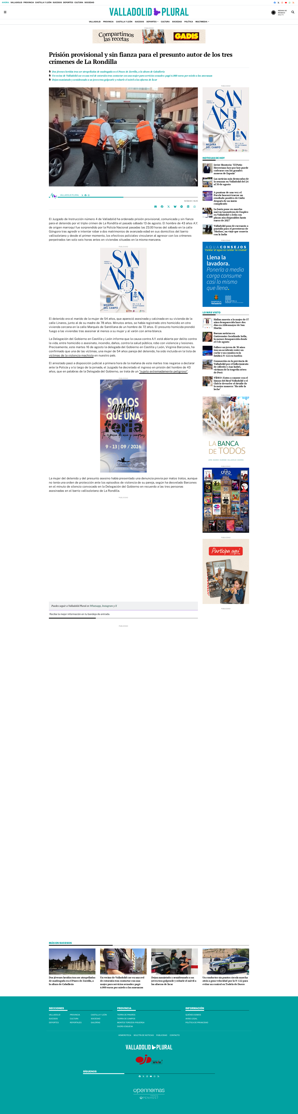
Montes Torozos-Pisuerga (130, 1022)
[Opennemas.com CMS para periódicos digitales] (149, 1093)
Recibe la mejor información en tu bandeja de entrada (79, 614)
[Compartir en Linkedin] (188, 206)
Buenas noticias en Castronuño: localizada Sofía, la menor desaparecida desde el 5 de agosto (230, 337)
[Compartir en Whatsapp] (194, 206)
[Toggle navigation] (5, 12)
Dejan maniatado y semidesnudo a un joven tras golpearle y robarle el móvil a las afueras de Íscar (104, 79)
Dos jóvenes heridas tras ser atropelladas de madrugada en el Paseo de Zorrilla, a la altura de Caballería (108, 71)
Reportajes (75, 1022)
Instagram (107, 606)
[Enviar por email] (155, 206)
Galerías (95, 1022)
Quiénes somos (193, 1015)
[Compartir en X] (168, 206)
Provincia (28, 2)
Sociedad (89, 2)
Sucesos (57, 2)
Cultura (78, 2)
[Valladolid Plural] (148, 12)
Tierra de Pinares (126, 1015)
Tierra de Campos (126, 1019)
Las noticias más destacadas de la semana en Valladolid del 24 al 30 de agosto (231, 181)
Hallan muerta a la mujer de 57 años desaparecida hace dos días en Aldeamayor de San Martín (231, 324)
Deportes (68, 2)
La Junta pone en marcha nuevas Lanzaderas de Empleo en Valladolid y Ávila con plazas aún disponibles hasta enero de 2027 (231, 214)
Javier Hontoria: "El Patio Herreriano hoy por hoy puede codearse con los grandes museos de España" (231, 169)
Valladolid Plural (70, 195)
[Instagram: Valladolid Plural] (88, 195)
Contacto (175, 1035)
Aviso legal (191, 1019)
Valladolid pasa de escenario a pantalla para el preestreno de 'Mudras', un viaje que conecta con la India (231, 230)
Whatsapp (95, 606)
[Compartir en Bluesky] (175, 206)
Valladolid (16, 2)
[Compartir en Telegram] (181, 206)
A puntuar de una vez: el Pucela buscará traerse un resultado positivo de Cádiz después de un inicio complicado (229, 198)
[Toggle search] (293, 12)
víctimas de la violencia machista (71, 355)
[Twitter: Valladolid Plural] (82, 195)
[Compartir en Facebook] (162, 206)
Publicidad (161, 1035)
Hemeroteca (124, 1035)
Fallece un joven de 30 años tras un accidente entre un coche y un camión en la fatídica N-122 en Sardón (229, 351)
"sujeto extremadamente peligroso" (163, 371)
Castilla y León (43, 2)
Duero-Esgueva (125, 1026)
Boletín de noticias (144, 1035)
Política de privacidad (196, 1022)
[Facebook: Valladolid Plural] (85, 195)
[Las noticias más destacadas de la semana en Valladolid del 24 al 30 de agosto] (207, 182)
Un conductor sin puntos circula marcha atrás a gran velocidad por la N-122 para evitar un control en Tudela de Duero (225, 981)
